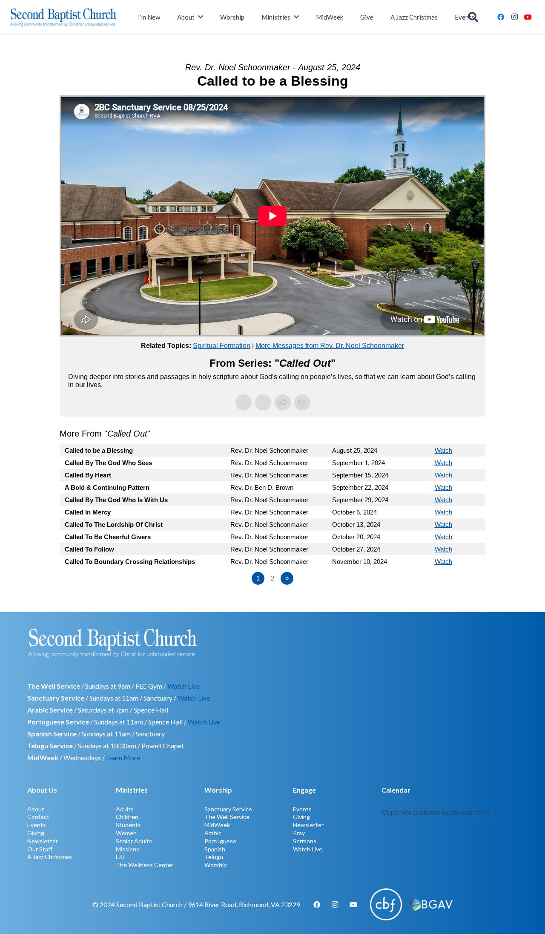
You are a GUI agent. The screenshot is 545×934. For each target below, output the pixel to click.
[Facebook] (501, 17)
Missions (127, 849)
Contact (38, 816)
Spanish (214, 849)
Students (128, 824)
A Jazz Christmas (49, 856)
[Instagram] (514, 17)
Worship (215, 864)
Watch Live (183, 686)
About (35, 809)
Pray (299, 832)
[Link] (450, 826)
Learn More (123, 757)
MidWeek (217, 824)
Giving (35, 832)
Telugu (213, 856)
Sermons (304, 841)
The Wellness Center (144, 864)
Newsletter (42, 841)
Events (36, 824)
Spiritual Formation (221, 345)
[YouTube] (528, 17)
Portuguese (220, 841)
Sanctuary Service (228, 809)
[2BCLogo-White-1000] (272, 643)
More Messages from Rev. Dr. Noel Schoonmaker (329, 345)
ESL (121, 856)
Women (126, 832)
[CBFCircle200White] (386, 904)
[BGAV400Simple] (431, 905)
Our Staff (39, 849)
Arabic (212, 832)
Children (127, 816)
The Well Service (227, 816)
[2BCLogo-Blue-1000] (63, 17)
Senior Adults (134, 841)
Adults (125, 809)
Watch (443, 450)
